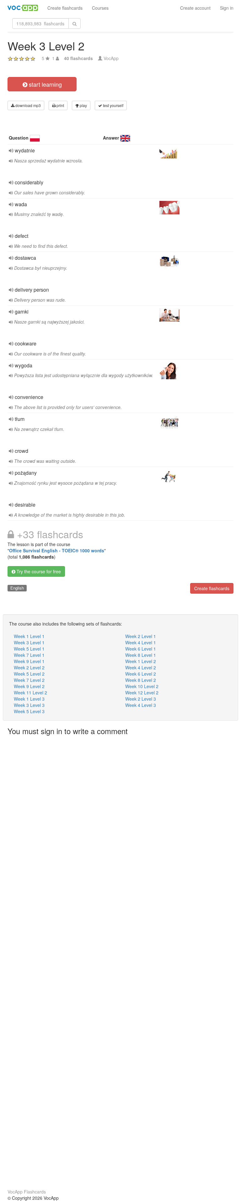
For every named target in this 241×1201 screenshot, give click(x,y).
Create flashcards (65, 8)
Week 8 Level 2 (140, 680)
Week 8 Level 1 (140, 655)
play (83, 105)
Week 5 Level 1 (29, 649)
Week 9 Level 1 (29, 661)
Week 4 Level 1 (140, 642)
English (17, 588)
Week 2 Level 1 (140, 636)
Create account (195, 8)
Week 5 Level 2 (29, 674)
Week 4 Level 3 (140, 705)
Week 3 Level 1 (29, 642)
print (60, 105)
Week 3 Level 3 (29, 705)
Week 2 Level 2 (29, 667)
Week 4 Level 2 (140, 667)
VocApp (111, 58)
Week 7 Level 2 (29, 680)
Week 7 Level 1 (29, 655)
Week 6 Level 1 (140, 649)
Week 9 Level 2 (29, 686)
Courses (100, 8)
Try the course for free (38, 571)
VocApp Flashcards (27, 1191)
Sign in (226, 8)
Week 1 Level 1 (29, 636)
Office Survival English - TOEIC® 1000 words (56, 550)
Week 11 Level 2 (30, 692)
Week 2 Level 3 (140, 699)
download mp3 (27, 105)
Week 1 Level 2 (140, 661)
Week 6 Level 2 (140, 674)
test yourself (112, 105)
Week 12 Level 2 (141, 692)
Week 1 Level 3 (29, 699)
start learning (44, 84)
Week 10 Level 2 (141, 686)
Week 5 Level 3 (29, 711)
